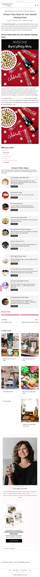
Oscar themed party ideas (18, 98)
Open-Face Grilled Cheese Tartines (30, 320)
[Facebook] (17, 1)
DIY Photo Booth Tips (17, 203)
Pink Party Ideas (7, 400)
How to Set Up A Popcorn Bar (19, 217)
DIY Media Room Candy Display (19, 297)
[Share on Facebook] (1, 286)
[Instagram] (19, 1)
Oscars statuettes (7, 156)
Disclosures (16, 569)
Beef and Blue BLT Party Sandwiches (21, 229)
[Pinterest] (21, 1)
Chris (9, 20)
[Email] (23, 1)
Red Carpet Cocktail (16, 192)
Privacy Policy (23, 569)
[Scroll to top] (37, 557)
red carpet (5, 150)
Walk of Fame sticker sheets (10, 160)
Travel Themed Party (8, 391)
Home (10, 569)
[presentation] (10, 344)
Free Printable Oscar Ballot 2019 (20, 177)
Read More (14, 186)
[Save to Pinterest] (1, 288)
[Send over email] (1, 291)
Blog (30, 569)
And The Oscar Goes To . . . (18, 241)
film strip (5, 158)
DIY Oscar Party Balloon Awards (20, 280)
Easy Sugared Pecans (6, 320)
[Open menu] (38, 5)
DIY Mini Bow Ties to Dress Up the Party (22, 268)
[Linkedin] (23, 571)
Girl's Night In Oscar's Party (18, 256)
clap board (6, 154)
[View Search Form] (35, 5)
